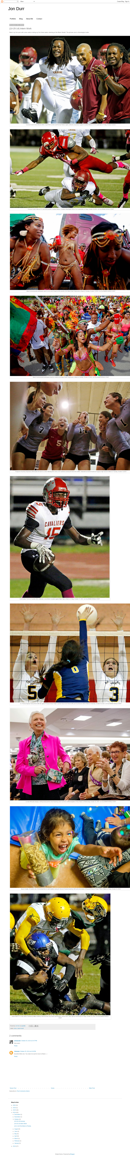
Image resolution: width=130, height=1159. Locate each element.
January (16, 1143)
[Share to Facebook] (36, 1026)
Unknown (17, 1051)
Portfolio (13, 19)
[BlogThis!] (32, 1026)
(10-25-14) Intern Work (20, 1123)
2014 (14, 1112)
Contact (39, 19)
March (16, 1138)
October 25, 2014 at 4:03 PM (28, 1051)
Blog (21, 19)
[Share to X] (34, 1026)
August (16, 1129)
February (17, 1141)
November (17, 1117)
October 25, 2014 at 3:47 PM (29, 1040)
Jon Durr (16, 8)
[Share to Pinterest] (37, 1026)
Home (52, 1088)
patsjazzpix (17, 1040)
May (15, 1133)
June (15, 1131)
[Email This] (30, 1026)
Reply (15, 1046)
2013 (14, 1146)
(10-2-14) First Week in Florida (22, 1126)
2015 (14, 1110)
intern (15, 1028)
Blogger (72, 1154)
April (15, 1136)
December (17, 1114)
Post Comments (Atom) (23, 1091)
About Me (29, 19)
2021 (14, 1105)
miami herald (20, 1028)
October (16, 1119)
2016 (14, 1107)
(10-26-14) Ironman (19, 1121)
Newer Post (13, 1088)
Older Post (92, 1088)
